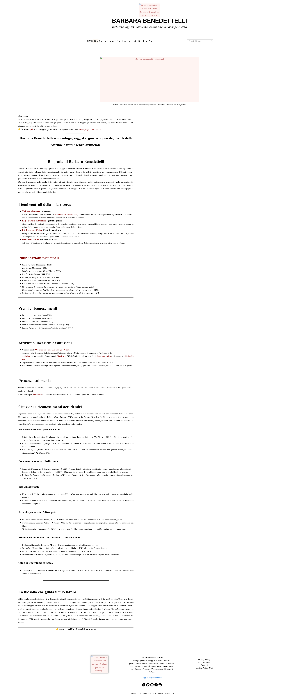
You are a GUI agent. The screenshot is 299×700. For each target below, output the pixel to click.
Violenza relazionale (31, 211)
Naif (151, 41)
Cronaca (112, 41)
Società (102, 41)
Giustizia (121, 41)
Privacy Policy (204, 659)
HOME (89, 41)
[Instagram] (156, 684)
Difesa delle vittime (30, 239)
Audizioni (26, 356)
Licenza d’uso (204, 662)
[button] (212, 41)
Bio (96, 41)
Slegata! (33, 609)
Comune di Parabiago (98, 352)
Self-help (143, 41)
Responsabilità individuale (34, 220)
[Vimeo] (160, 684)
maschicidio (72, 214)
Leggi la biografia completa (152, 677)
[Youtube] (152, 684)
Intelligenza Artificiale (32, 230)
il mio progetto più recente (89, 129)
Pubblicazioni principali (38, 258)
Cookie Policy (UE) (204, 667)
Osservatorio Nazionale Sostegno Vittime (52, 349)
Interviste (132, 41)
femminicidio (60, 214)
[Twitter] (148, 684)
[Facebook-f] (143, 684)
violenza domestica (102, 356)
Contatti (204, 665)
